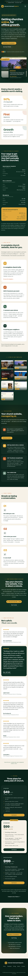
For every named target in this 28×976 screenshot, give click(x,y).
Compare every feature (13, 896)
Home (4, 966)
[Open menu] (25, 6)
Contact (23, 966)
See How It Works (7, 47)
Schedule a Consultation (9, 43)
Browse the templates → (8, 279)
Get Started (14, 815)
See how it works (7, 438)
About (18, 966)
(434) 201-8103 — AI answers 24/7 (14, 2)
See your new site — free (15, 601)
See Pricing (14, 938)
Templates (9, 966)
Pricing (14, 966)
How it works (14, 605)
